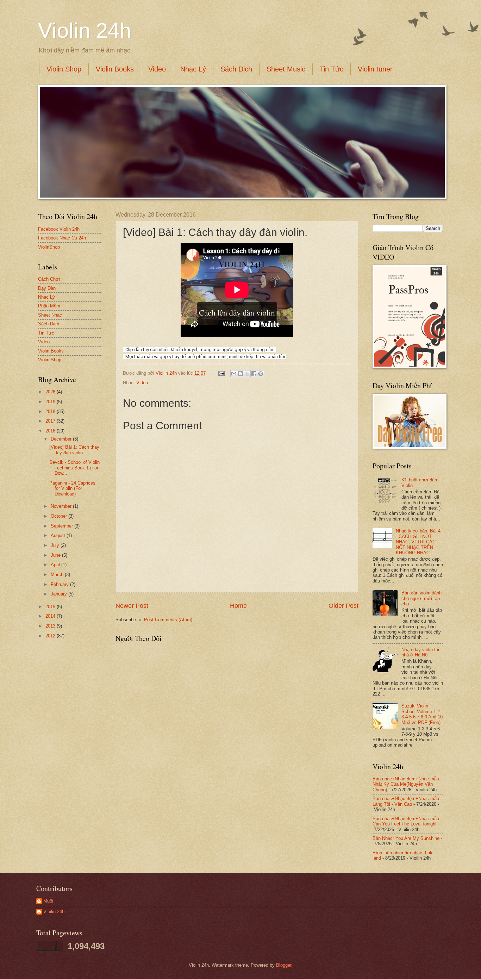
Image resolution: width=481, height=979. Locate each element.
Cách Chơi (49, 279)
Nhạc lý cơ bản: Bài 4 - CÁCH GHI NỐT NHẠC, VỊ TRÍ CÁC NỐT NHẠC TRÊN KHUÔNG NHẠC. (418, 541)
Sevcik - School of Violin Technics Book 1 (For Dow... (74, 468)
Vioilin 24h (167, 373)
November (62, 506)
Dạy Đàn (47, 288)
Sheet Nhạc (50, 315)
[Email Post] (221, 373)
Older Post (343, 605)
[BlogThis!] (240, 373)
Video (157, 69)
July (56, 545)
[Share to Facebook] (253, 373)
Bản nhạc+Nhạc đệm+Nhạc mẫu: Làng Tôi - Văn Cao (407, 801)
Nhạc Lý (193, 69)
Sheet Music (286, 69)
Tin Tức (331, 69)
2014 (51, 616)
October (59, 516)
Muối (48, 901)
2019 (51, 401)
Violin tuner (375, 69)
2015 (51, 606)
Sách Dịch (236, 69)
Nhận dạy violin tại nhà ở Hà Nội (420, 652)
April (56, 564)
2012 (51, 635)
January (59, 594)
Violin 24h (84, 30)
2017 (51, 421)
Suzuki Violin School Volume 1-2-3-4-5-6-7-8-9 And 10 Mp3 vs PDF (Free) (422, 714)
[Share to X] (247, 373)
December (62, 439)
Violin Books (115, 69)
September (62, 526)
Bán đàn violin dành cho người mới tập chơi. (421, 598)
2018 (51, 411)
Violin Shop (63, 69)
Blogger (283, 965)
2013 (51, 626)
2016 (51, 431)
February (60, 584)
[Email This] (233, 373)
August (59, 535)
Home (238, 605)
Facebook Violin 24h (59, 229)
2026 (51, 391)
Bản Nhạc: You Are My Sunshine (406, 838)
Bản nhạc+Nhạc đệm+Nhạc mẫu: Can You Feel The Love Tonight (407, 821)
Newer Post (131, 605)
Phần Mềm (49, 305)
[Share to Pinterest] (260, 373)
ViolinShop (49, 247)
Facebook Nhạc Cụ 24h (62, 238)
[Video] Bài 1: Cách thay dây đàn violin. (74, 449)
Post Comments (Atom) (168, 619)
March (58, 574)
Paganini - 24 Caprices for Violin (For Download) (72, 488)
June (56, 555)
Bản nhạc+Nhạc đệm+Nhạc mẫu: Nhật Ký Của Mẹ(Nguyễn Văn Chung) (407, 784)
